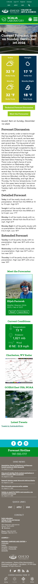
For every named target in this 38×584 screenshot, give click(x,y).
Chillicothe (4, 543)
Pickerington (13, 547)
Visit (10, 507)
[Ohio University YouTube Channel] (28, 571)
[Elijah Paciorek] (19, 298)
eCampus (29, 1)
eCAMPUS (5, 538)
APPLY (16, 5)
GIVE (22, 5)
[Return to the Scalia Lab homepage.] (4, 19)
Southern (4, 549)
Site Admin (22, 564)
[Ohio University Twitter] (15, 571)
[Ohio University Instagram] (19, 571)
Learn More (23, 312)
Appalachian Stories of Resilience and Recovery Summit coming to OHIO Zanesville (16, 466)
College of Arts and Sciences (10, 520)
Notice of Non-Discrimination (23, 562)
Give (28, 507)
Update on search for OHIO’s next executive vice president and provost (17, 493)
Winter (32, 582)
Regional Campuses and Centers (14, 541)
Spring (6, 582)
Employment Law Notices (9, 564)
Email (12, 312)
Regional (22, 1)
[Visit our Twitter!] (19, 443)
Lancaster (4, 547)
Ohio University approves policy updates (14, 486)
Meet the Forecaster (19, 114)
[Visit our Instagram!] (26, 443)
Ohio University (6, 521)
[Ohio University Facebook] (10, 571)
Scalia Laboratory (7, 518)
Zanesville (4, 551)
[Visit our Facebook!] (13, 443)
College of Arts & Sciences (28, 11)
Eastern (3, 545)
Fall (23, 582)
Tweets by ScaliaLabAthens (12, 426)
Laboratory (16, 19)
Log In (15, 1)
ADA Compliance (6, 562)
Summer (14, 582)
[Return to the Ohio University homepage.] (10, 11)
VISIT (9, 5)
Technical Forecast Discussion (19, 107)
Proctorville (12, 549)
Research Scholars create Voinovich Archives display (18, 480)
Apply (19, 507)
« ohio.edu (9, 1)
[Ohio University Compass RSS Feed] (23, 571)
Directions (7, 528)
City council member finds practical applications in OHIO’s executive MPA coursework (17, 474)
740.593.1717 (19, 453)
